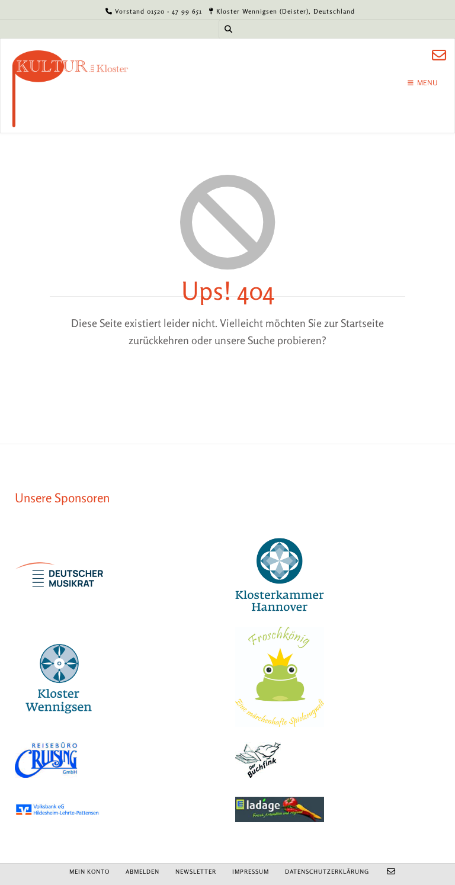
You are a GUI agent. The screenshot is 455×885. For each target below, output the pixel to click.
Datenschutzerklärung (327, 871)
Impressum (250, 871)
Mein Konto (89, 871)
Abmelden (142, 871)
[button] (26, 859)
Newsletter (195, 871)
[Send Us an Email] (439, 55)
